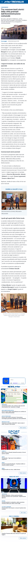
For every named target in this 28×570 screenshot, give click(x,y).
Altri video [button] (23, 512)
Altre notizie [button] (23, 427)
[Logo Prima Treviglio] (14, 2)
